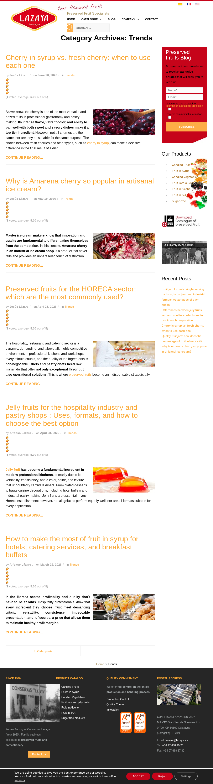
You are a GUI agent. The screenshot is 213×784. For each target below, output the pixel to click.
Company (128, 19)
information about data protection (184, 105)
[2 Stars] (7, 82)
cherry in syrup (98, 143)
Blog (111, 19)
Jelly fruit (13, 469)
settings (20, 780)
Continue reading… (24, 157)
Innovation (112, 709)
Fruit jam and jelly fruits (75, 702)
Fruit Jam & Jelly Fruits (187, 183)
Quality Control (115, 704)
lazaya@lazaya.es (177, 740)
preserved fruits (80, 374)
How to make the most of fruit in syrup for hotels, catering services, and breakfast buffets (72, 547)
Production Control (117, 699)
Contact (151, 19)
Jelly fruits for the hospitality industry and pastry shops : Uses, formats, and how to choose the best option (72, 415)
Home (71, 19)
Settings (186, 776)
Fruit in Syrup (180, 170)
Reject (162, 776)
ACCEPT (138, 776)
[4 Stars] (7, 89)
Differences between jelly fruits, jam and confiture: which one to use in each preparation (182, 315)
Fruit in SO (179, 195)
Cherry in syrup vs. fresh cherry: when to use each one (78, 61)
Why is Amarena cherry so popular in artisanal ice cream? (80, 185)
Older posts (44, 651)
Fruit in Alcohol (181, 189)
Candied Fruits (70, 686)
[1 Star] (7, 79)
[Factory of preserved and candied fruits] (179, 694)
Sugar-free (179, 201)
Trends (69, 75)
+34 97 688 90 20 (172, 745)
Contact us (39, 754)
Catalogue (89, 19)
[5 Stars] (7, 92)
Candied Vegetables (185, 176)
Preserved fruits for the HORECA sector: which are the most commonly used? (71, 293)
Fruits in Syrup (70, 692)
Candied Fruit (181, 164)
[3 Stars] (7, 86)
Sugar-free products (73, 718)
